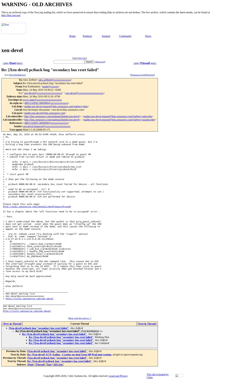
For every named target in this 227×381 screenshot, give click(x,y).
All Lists (82, 58)
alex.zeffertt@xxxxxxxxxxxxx (55, 79)
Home (72, 36)
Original (150, 75)
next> (20, 63)
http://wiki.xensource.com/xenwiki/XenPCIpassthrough (37, 206)
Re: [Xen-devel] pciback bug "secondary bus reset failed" (54, 334)
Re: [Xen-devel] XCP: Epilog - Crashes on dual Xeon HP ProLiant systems (69, 354)
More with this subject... (79, 318)
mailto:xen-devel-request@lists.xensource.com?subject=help (56, 106)
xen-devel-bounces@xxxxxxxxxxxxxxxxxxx (46, 126)
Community (125, 36)
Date (12, 63)
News (148, 36)
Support (106, 36)
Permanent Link (138, 75)
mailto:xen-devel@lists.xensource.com (44, 113)
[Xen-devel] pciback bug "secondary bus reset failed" (39, 328)
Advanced (100, 62)
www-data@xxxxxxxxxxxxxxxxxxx (42, 99)
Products (87, 36)
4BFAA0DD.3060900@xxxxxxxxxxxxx (46, 103)
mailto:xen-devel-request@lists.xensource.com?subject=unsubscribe (119, 119)
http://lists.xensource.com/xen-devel (30, 298)
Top (75, 58)
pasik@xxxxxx (50, 86)
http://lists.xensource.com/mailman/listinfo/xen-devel (51, 116)
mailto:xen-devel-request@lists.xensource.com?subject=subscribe (118, 116)
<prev (5, 63)
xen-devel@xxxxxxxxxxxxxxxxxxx (43, 93)
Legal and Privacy (118, 376)
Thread (145, 63)
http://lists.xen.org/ (11, 15)
